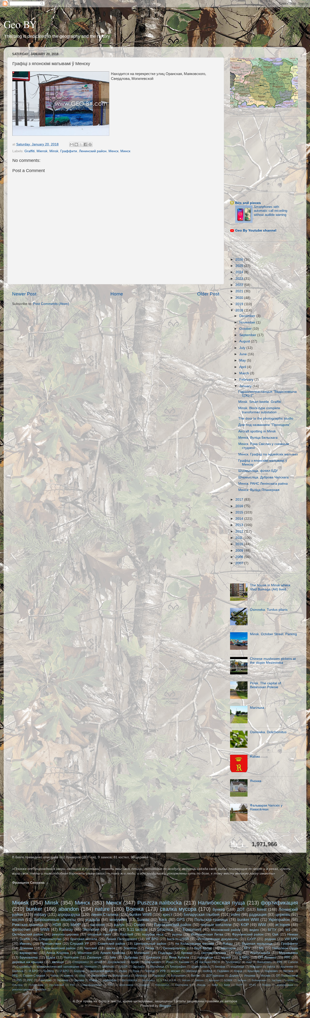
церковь (283, 914)
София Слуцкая (34, 975)
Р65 (19, 980)
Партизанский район (172, 924)
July (242, 348)
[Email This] (71, 144)
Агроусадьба (260, 953)
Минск (125, 151)
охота (271, 966)
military (40, 914)
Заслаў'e (139, 966)
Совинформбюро (91, 984)
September (248, 335)
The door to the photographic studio (265, 418)
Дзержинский (117, 962)
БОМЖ (228, 980)
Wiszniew (85, 953)
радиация (258, 914)
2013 (239, 525)
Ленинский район (93, 151)
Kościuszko (162, 984)
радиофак (109, 980)
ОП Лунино (267, 957)
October (246, 329)
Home (116, 293)
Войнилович (259, 980)
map (249, 962)
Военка (135, 909)
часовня (97, 924)
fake (113, 957)
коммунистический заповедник (58, 966)
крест (167, 914)
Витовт (196, 975)
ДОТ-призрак (215, 975)
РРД (15, 975)
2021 (239, 291)
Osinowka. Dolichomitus (268, 732)
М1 (288, 930)
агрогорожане (285, 984)
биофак (220, 966)
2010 (239, 544)
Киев (227, 984)
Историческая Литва (207, 934)
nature (102, 909)
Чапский (90, 948)
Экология (90, 929)
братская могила (83, 939)
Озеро (139, 924)
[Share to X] (80, 144)
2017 (239, 499)
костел (18, 919)
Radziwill (126, 934)
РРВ (163, 971)
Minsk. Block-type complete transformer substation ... (259, 410)
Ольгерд (17, 984)
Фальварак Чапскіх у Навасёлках (266, 807)
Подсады (165, 953)
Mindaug (141, 975)
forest (261, 909)
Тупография (178, 966)
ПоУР (239, 984)
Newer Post (24, 293)
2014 (239, 518)
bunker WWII (140, 914)
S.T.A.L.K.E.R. (168, 980)
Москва (266, 975)
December (247, 316)
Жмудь (201, 984)
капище (58, 962)
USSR (123, 966)
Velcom (186, 980)
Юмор (93, 980)
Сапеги (293, 962)
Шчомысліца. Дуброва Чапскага (263, 477)
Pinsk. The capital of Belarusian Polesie (265, 685)
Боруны (79, 971)
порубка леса (152, 934)
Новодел (256, 966)
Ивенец (25, 943)
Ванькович (264, 962)
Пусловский (56, 984)
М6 (261, 948)
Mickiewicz (148, 980)
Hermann (91, 966)
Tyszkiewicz (233, 962)
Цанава (79, 980)
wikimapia (228, 948)
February (246, 379)
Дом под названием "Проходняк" (264, 425)
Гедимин (223, 971)
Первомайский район (59, 948)
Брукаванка (29, 957)
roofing (207, 971)
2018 (239, 310)
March (244, 373)
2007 (239, 563)
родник (270, 939)
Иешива (249, 975)
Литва (149, 948)
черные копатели (216, 924)
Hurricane (71, 957)
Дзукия (234, 975)
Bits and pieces (248, 203)
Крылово (254, 971)
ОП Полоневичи (287, 975)
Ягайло (266, 984)
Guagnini (144, 984)
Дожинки (26, 948)
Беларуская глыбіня (202, 914)
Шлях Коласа (200, 966)
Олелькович (153, 962)
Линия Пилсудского (121, 939)
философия (99, 975)
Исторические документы (218, 939)
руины (177, 934)
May (243, 360)
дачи (113, 929)
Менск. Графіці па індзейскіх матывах (268, 454)
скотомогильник (213, 953)
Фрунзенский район (248, 934)
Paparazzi (159, 975)
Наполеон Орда (285, 948)
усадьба (92, 919)
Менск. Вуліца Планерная (258, 490)
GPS (181, 919)
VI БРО (64, 971)
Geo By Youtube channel (255, 230)
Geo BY (20, 24)
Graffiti (29, 151)
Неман (292, 934)
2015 (239, 512)
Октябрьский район (27, 934)
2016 (239, 506)
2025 (239, 266)
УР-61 (252, 984)
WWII (44, 929)
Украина (62, 980)
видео (254, 930)
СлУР (251, 939)
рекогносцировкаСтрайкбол (29, 989)
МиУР (75, 924)
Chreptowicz (80, 962)
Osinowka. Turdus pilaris (268, 609)
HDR (57, 924)
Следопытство (50, 939)
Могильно (141, 953)
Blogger (165, 1006)
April (243, 367)
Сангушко (45, 980)
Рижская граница (27, 924)
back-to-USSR (178, 939)
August (245, 341)
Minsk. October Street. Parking (273, 634)
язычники (287, 966)
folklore (199, 980)
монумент (118, 919)
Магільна (257, 707)
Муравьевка (288, 953)
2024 (239, 272)
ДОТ (241, 909)
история (282, 924)
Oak (275, 934)
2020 (239, 298)
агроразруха (69, 914)
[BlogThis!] (76, 144)
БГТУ (272, 930)
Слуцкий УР (79, 943)
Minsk (53, 151)
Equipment (192, 929)
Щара (50, 957)
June (243, 354)
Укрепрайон (279, 919)
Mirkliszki (108, 966)
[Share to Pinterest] (90, 144)
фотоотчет (21, 929)
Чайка (54, 975)
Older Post (208, 293)
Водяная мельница (257, 943)
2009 (239, 550)
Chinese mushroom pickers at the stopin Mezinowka (273, 660)
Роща (170, 962)
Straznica (165, 929)
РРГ (287, 957)
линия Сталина (104, 914)
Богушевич (178, 975)
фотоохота (129, 980)
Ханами (184, 962)
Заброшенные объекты (54, 919)
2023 (239, 278)
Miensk (42, 151)
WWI (262, 924)
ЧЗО (110, 984)
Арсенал (214, 980)
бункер (219, 909)
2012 (239, 531)
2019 (239, 304)
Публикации (36, 984)
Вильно (242, 980)
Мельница (157, 966)
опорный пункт (99, 934)
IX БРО (33, 971)
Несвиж (288, 971)
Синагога (153, 957)
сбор (82, 975)
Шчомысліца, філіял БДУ (258, 471)
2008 (239, 557)
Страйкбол (23, 966)
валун (119, 924)
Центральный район (150, 943)
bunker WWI (248, 919)
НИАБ (290, 980)
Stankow (130, 948)
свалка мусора (178, 909)
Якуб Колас (203, 948)
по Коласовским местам (194, 943)
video (235, 914)
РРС (30, 980)
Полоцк (150, 971)
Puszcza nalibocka (159, 903)
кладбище (237, 966)
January (246, 386)
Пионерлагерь (174, 948)
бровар (187, 953)
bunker (34, 909)
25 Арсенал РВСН (207, 962)
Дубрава (131, 957)
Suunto (143, 919)
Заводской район (102, 971)
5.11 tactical (137, 929)
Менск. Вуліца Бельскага (258, 437)
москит (175, 971)
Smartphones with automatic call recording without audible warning (270, 211)
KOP (245, 924)
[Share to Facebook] (85, 144)
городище (205, 957)
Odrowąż (191, 971)
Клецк (238, 971)
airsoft (98, 962)
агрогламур (126, 984)
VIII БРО (291, 939)
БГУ (247, 948)
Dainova (17, 971)
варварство (29, 953)
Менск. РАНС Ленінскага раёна (263, 483)
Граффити (68, 151)
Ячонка (255, 781)
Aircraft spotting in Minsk (257, 431)
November (247, 322)
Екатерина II (183, 984)
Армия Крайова (112, 953)
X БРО (244, 957)
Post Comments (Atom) (51, 304)
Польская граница (211, 919)
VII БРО (152, 939)
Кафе (215, 984)
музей (226, 957)
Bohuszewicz (121, 975)
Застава (276, 980)
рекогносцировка (65, 934)
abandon (68, 909)
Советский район (111, 943)
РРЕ (280, 962)
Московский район (226, 930)
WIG (238, 953)
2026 (239, 259)
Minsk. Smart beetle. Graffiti (259, 402)
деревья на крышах (27, 962)
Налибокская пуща (221, 903)
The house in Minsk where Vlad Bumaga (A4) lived (270, 587)
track (163, 919)
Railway (66, 929)
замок (110, 948)
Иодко (123, 971)
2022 (239, 285)
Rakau (255, 756)
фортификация (279, 903)
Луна (135, 971)
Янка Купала (179, 957)
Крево (135, 962)
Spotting (48, 971)
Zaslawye (94, 957)
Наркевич (271, 971)
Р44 (72, 984)
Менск (113, 151)
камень (69, 975)
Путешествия (50, 943)
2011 (239, 538)
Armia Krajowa (57, 953)
